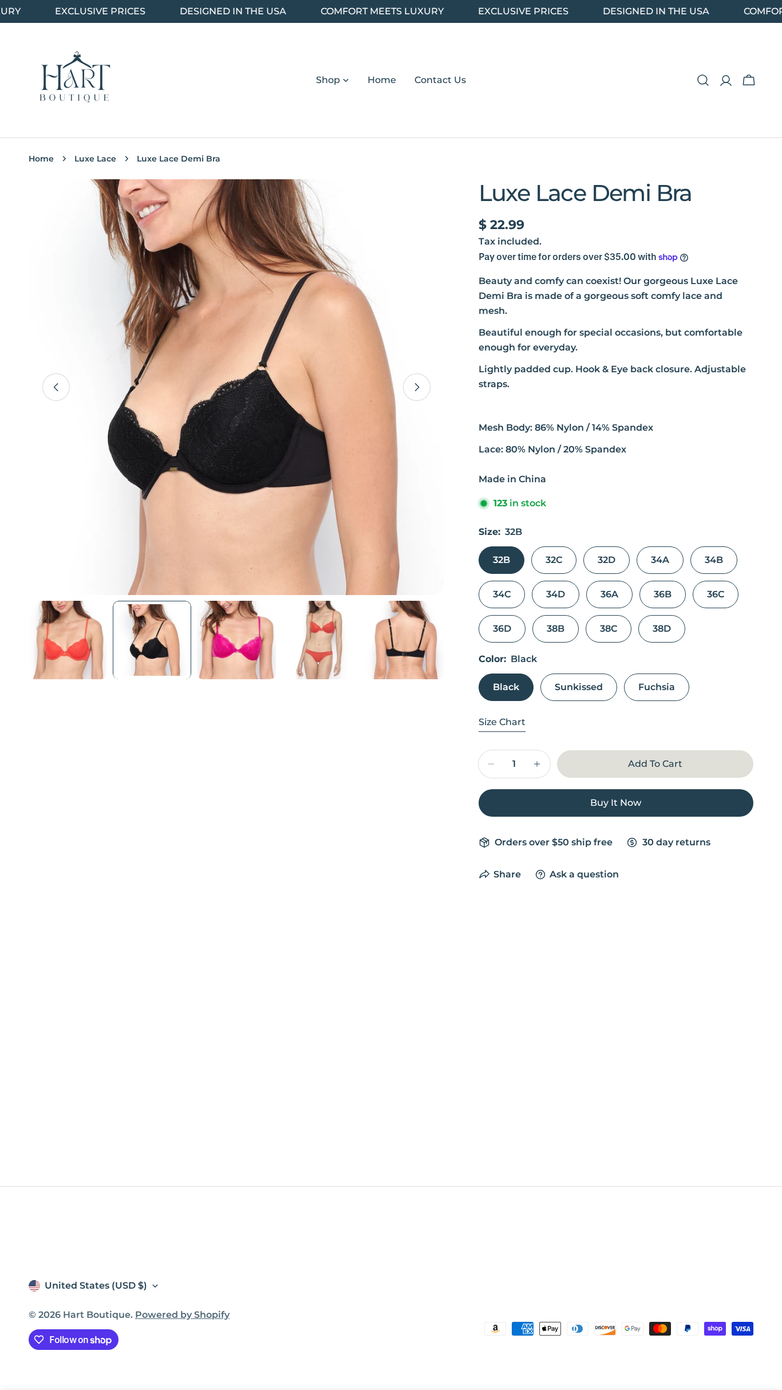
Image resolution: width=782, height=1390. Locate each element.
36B (663, 594)
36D (502, 628)
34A (660, 559)
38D (662, 628)
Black (506, 687)
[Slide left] (56, 387)
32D (606, 559)
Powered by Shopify (182, 1314)
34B (714, 559)
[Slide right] (417, 387)
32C (554, 559)
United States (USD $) (96, 1285)
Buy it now (615, 802)
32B (501, 559)
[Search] (703, 80)
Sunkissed (579, 687)
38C (608, 628)
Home (41, 158)
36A (609, 594)
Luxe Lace (95, 158)
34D (555, 594)
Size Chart (502, 721)
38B (555, 628)
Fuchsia (656, 687)
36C (715, 594)
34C (502, 594)
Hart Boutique (97, 1314)
